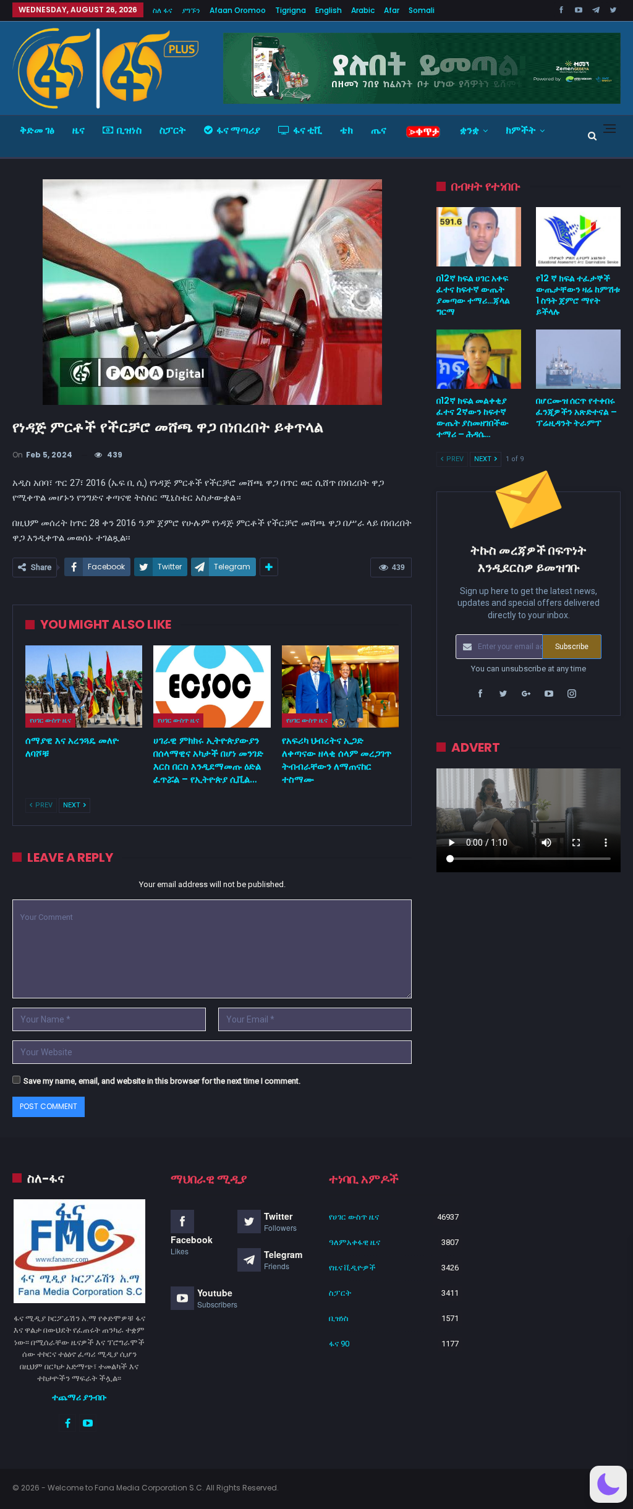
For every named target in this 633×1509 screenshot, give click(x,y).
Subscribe (571, 646)
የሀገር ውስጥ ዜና (50, 720)
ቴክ (346, 130)
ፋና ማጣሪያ (238, 130)
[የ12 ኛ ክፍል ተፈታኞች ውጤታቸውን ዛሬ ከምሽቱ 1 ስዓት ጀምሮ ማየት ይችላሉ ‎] (578, 236)
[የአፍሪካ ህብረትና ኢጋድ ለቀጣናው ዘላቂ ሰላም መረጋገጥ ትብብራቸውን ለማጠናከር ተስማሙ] (340, 686)
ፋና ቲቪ (307, 130)
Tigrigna (290, 10)
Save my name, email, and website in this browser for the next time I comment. (161, 1081)
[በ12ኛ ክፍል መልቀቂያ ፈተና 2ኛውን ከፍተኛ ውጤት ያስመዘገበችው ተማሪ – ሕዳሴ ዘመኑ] (478, 359)
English (328, 10)
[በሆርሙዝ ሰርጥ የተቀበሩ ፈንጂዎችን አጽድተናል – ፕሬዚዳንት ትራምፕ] (578, 359)
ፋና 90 (339, 1343)
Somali (422, 10)
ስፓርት (172, 130)
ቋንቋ (469, 130)
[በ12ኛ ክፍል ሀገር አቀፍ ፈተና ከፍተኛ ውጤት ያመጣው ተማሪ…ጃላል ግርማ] (478, 236)
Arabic (363, 10)
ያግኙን (191, 10)
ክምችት (521, 130)
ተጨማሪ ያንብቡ (79, 1397)
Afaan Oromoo (238, 10)
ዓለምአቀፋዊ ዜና (354, 1242)
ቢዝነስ (129, 130)
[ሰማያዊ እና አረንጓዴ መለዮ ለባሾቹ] (83, 686)
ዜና (78, 130)
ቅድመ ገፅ (37, 130)
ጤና (378, 130)
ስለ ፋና (162, 10)
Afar (391, 10)
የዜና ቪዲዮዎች (352, 1267)
